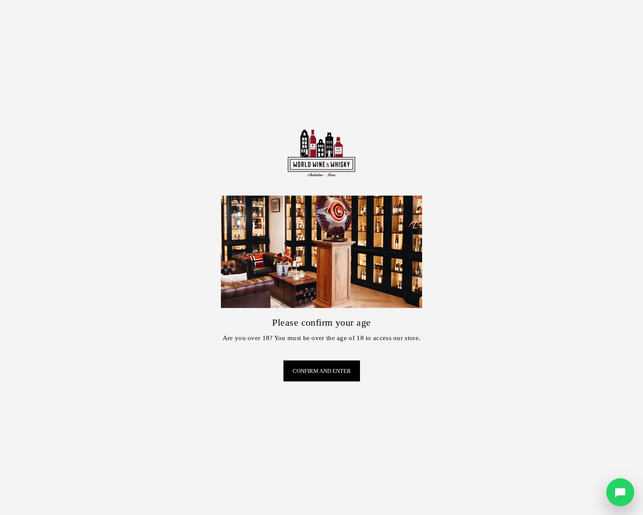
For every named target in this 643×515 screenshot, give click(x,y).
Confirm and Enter (322, 371)
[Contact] (620, 492)
